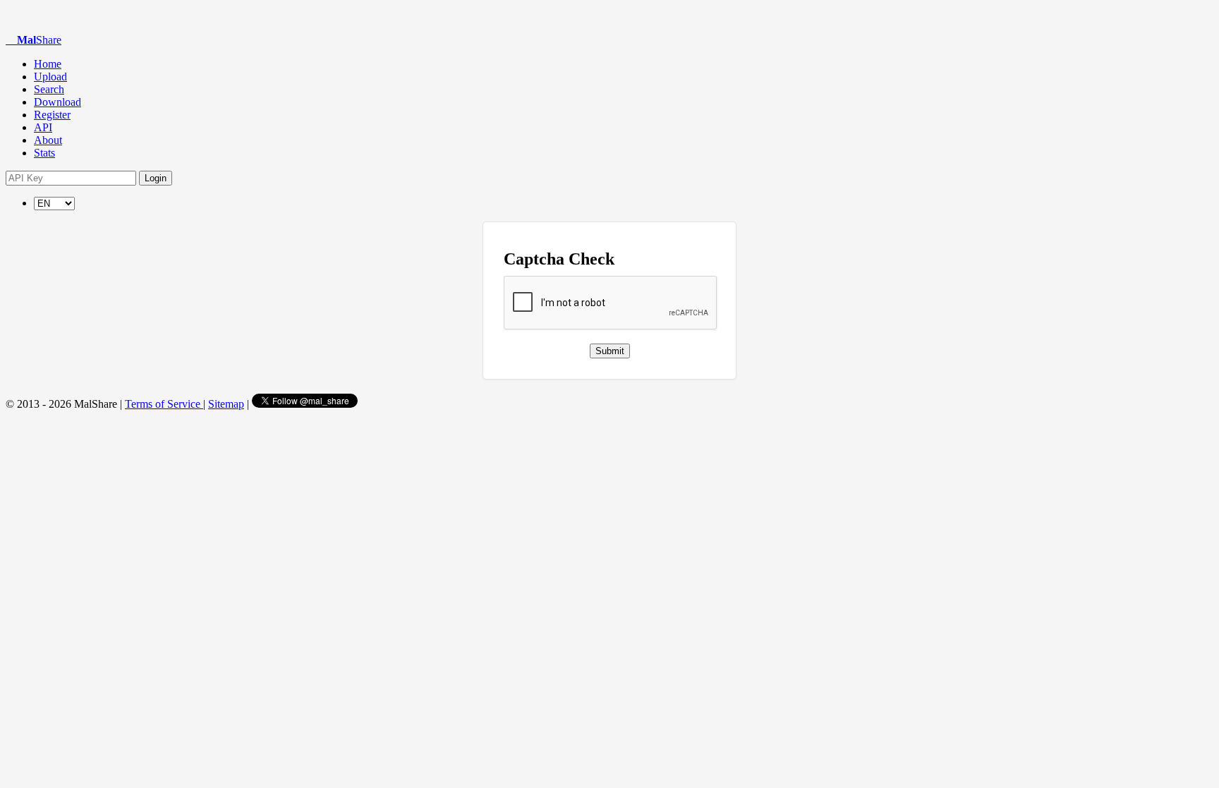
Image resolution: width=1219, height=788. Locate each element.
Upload (50, 77)
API (43, 127)
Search (49, 89)
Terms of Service (164, 404)
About (48, 140)
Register (52, 115)
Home (47, 64)
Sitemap (226, 404)
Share (39, 40)
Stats (44, 153)
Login (155, 178)
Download (57, 102)
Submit (609, 351)
